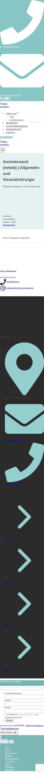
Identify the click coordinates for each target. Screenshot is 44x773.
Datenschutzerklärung (26, 714)
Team (12, 117)
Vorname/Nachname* (13, 693)
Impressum (9, 582)
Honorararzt (14, 129)
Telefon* (8, 700)
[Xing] (9, 100)
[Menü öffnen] (3, 150)
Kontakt (10, 132)
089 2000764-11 (13, 282)
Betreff (7, 707)
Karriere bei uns (17, 120)
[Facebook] (1, 100)
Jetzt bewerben (9, 225)
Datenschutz (10, 626)
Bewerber (12, 123)
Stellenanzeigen (6, 137)
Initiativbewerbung (17, 126)
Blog (6, 669)
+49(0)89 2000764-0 (13, 484)
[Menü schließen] (0, 737)
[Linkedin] (6, 100)
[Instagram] (3, 100)
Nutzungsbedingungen (10, 728)
